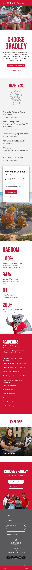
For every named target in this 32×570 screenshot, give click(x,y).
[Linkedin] (24, 557)
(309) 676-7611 (16, 549)
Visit (16, 568)
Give (26, 568)
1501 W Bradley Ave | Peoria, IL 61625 (16, 552)
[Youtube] (20, 557)
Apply (5, 568)
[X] (12, 557)
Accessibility (17, 565)
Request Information (12, 525)
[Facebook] (8, 557)
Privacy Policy (22, 565)
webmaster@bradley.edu (16, 551)
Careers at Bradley (12, 534)
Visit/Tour (9, 520)
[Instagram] (16, 557)
